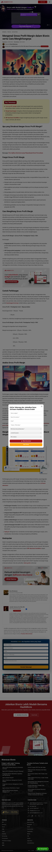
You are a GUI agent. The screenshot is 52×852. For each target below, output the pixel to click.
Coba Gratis (26, 444)
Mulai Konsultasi (27, 441)
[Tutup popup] (42, 406)
